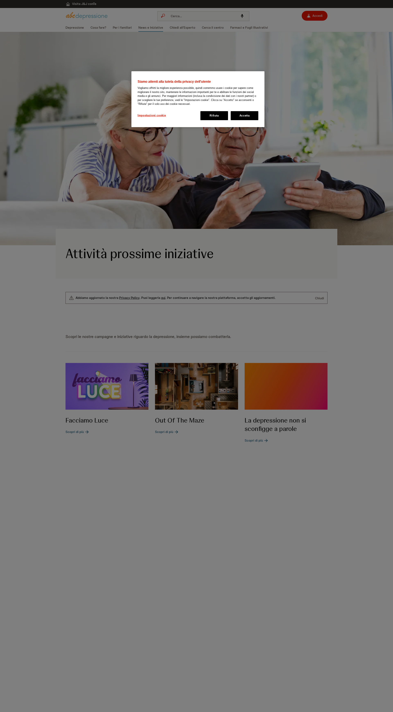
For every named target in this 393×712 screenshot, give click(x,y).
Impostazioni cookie (152, 115)
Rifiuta (214, 115)
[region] (197, 99)
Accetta (244, 115)
